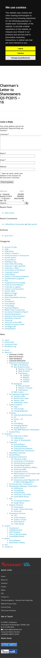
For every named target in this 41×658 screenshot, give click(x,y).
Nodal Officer (19, 503)
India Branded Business (23, 415)
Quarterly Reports (12, 308)
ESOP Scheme (19, 478)
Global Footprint (15, 405)
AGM (6, 249)
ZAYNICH (26, 375)
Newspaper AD (10, 295)
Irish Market (18, 423)
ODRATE (26, 381)
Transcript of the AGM (13, 322)
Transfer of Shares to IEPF (14, 324)
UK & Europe (19, 409)
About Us (8, 352)
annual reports (10, 257)
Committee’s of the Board (24, 461)
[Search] (27, 203)
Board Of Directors (16, 357)
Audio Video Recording (13, 264)
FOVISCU (26, 379)
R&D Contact (19, 392)
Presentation (9, 301)
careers (7, 526)
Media (7, 538)
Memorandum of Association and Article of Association (27, 474)
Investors (8, 434)
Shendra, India (19, 396)
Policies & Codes (20, 459)
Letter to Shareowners (22, 440)
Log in (7, 340)
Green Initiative (20, 517)
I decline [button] (20, 53)
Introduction (14, 528)
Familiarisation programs (14, 278)
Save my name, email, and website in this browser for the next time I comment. (11, 175)
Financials (13, 442)
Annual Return (10, 260)
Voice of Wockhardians (18, 534)
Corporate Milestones (17, 361)
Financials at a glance (13, 287)
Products (12, 413)
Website (3, 167)
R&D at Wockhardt (21, 365)
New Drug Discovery (22, 367)
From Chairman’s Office (18, 436)
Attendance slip (11, 262)
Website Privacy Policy (8, 604)
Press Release (10, 304)
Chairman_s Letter (12, 268)
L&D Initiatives (14, 532)
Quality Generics (20, 428)
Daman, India (19, 400)
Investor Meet (10, 291)
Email (3, 160)
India (16, 407)
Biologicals (18, 384)
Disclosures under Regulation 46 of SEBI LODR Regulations (26, 481)
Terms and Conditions (8, 611)
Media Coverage (11, 293)
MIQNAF (26, 377)
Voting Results (10, 329)
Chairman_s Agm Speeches (15, 266)
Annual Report (19, 444)
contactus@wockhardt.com (12, 630)
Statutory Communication (15, 316)
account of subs (11, 247)
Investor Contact (20, 520)
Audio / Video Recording (23, 509)
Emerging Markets (21, 411)
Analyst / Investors (12, 253)
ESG (6, 545)
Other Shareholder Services (15, 297)
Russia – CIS (18, 419)
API (15, 417)
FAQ (6, 280)
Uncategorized (10, 326)
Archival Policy (6, 607)
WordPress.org (10, 346)
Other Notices (19, 522)
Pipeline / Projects (25, 369)
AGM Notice (9, 251)
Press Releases (14, 540)
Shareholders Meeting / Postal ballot (23, 486)
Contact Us (5, 597)
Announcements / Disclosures (20, 484)
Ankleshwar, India (21, 402)
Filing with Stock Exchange (15, 283)
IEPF (10, 499)
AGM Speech (18, 438)
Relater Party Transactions (15, 310)
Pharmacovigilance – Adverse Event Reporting (16, 600)
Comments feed (11, 344)
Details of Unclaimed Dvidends (17, 276)
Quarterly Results (20, 446)
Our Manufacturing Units (19, 394)
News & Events (24, 371)
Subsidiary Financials (13, 318)
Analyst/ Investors (16, 505)
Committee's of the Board (15, 270)
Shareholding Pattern (13, 314)
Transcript (8, 320)
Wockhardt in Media (17, 542)
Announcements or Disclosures (17, 255)
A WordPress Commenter (14, 224)
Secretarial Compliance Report (16, 312)
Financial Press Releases (14, 285)
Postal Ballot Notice (21, 497)
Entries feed (9, 342)
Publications (23, 373)
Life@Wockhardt (15, 530)
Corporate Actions (12, 272)
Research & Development (19, 363)
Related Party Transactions (24, 451)
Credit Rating (10, 274)
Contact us (9, 547)
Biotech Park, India (21, 398)
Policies (7, 299)
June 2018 (9, 236)
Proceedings (9, 306)
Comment (4, 134)
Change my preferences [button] (20, 58)
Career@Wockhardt (16, 536)
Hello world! (9, 213)
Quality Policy (14, 432)
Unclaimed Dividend (21, 501)
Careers (3, 587)
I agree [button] (20, 48)
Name (3, 153)
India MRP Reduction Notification (26, 430)
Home (7, 350)
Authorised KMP (20, 469)
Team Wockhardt (15, 359)
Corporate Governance (18, 457)
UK (15, 421)
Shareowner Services (17, 513)
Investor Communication (14, 289)
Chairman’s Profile (16, 354)
